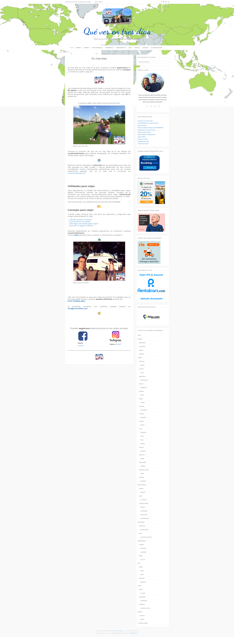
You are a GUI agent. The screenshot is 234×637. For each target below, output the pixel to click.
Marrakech (143, 600)
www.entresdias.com (77, 173)
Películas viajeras (142, 125)
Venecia (142, 443)
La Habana (143, 499)
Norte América (97, 47)
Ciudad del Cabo (145, 608)
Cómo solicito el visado (80, 222)
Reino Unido (142, 462)
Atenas (142, 402)
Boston (142, 507)
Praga (142, 473)
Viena (142, 372)
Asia (130, 47)
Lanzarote (142, 346)
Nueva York (143, 514)
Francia (141, 391)
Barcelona (142, 342)
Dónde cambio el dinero (80, 220)
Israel (141, 555)
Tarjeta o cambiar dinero (144, 132)
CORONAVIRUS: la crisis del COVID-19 (148, 123)
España (78, 47)
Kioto (142, 574)
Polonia (141, 447)
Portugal (142, 455)
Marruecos (142, 597)
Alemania (141, 361)
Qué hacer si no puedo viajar (145, 121)
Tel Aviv (142, 559)
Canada (141, 488)
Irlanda (141, 421)
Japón (141, 567)
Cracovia (143, 451)
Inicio (72, 47)
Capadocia (143, 552)
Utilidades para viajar (143, 141)
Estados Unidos (143, 503)
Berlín (142, 365)
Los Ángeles (143, 511)
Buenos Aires (144, 529)
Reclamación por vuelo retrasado (146, 130)
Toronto (142, 492)
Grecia (141, 398)
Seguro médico (142, 137)
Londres (142, 466)
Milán (142, 436)
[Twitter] (163, 2)
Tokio (142, 570)
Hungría (141, 413)
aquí (118, 103)
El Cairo (142, 593)
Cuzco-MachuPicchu (146, 537)
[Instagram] (168, 2)
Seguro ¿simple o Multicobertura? (147, 134)
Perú (140, 533)
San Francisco (144, 518)
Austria (141, 369)
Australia (142, 615)
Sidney (142, 619)
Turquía (141, 544)
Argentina (142, 526)
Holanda (141, 406)
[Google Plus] (166, 2)
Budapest (143, 417)
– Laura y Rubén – (98, 2)
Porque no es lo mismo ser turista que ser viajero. (78, 2)
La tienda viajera (156, 47)
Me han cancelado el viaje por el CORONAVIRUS (150, 127)
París (142, 395)
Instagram (118, 344)
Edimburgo (143, 387)
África (137, 47)
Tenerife (141, 354)
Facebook (81, 345)
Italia (140, 428)
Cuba (140, 496)
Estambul (143, 548)
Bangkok (143, 582)
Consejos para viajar (143, 143)
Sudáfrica (142, 604)
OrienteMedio (121, 47)
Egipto (141, 589)
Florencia (143, 432)
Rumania (141, 477)
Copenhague (144, 380)
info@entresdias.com (78, 309)
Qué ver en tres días (117, 31)
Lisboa (142, 458)
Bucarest (143, 481)
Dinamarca (142, 376)
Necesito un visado (143, 139)
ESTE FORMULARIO (76, 301)
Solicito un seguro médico (81, 226)
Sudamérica (109, 47)
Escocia (141, 384)
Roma (142, 440)
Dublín (142, 425)
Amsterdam (143, 410)
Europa (86, 47)
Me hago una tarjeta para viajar (83, 224)
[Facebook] (161, 2)
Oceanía (145, 47)
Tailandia (142, 578)
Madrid (141, 350)
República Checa (144, 470)
